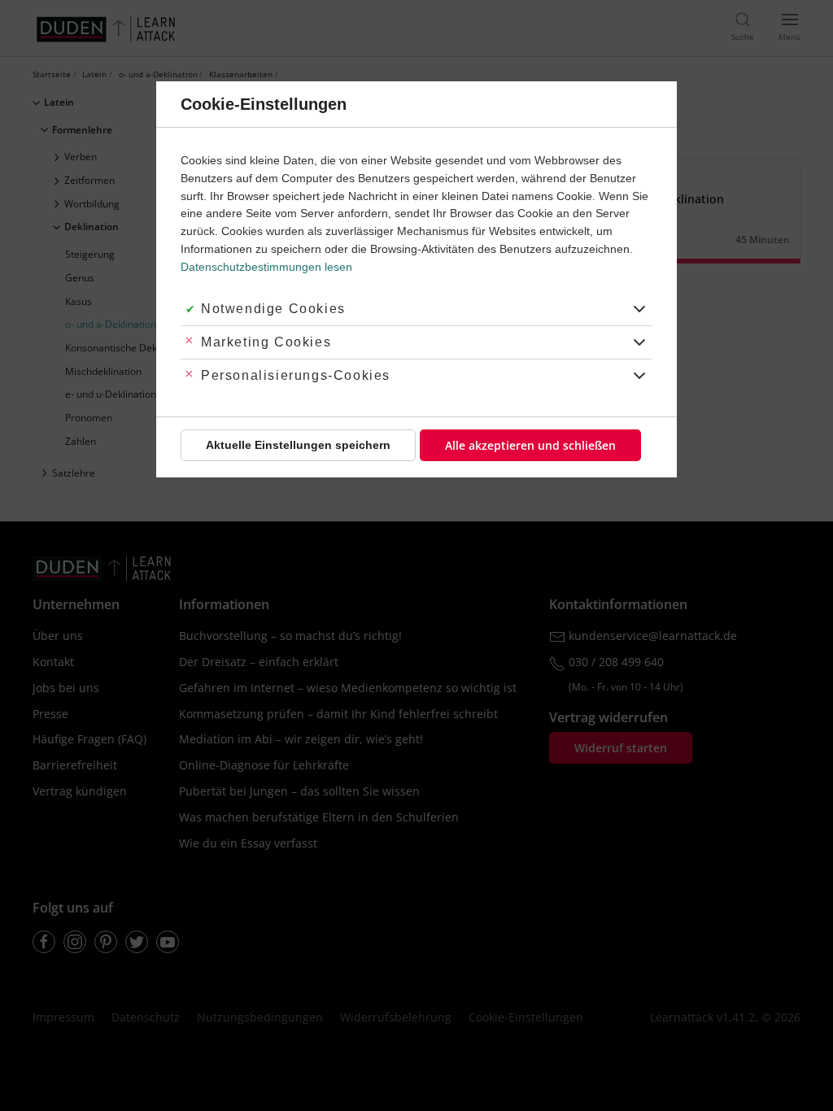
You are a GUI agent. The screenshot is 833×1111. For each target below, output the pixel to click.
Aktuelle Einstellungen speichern (298, 444)
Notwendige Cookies (273, 309)
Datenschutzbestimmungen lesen (266, 266)
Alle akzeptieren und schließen (530, 445)
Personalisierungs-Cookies (295, 375)
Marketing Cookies (266, 342)
